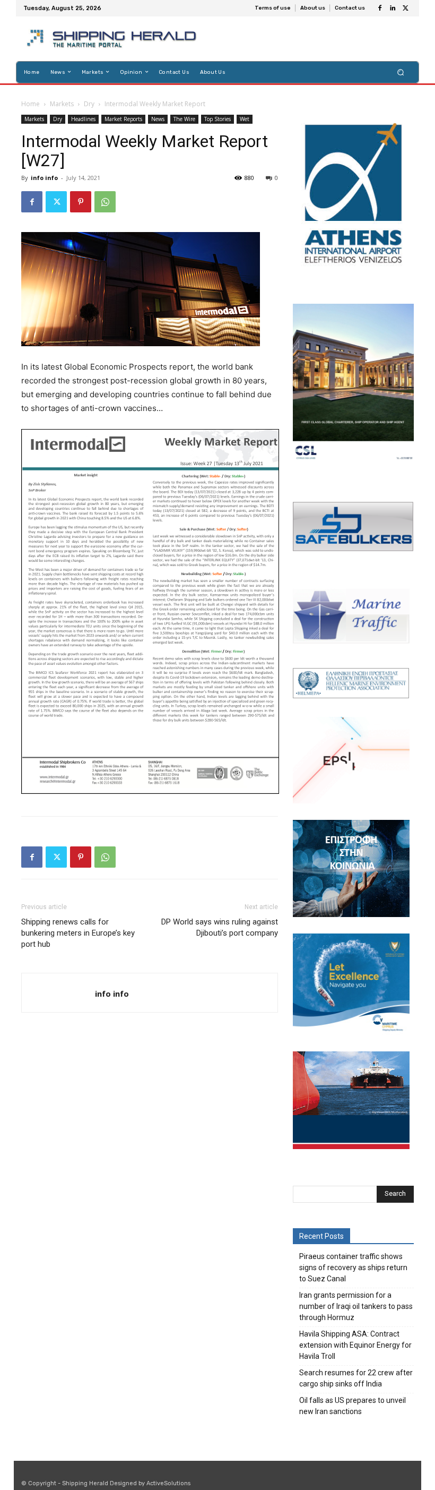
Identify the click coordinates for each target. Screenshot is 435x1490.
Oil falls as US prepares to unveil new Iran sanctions (352, 1406)
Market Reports (123, 119)
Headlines (83, 119)
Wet (244, 119)
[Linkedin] (392, 8)
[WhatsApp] (105, 201)
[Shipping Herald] (113, 39)
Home (30, 103)
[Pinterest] (80, 201)
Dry (89, 103)
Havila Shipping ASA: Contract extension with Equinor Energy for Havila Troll (355, 1345)
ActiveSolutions (168, 1483)
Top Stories (217, 119)
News (157, 119)
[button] (400, 72)
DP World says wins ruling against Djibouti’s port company (219, 927)
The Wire (184, 119)
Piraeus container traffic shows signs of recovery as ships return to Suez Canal (353, 1267)
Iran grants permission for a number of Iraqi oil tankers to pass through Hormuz (356, 1306)
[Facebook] (379, 8)
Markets (62, 103)
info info (44, 178)
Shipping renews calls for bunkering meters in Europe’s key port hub (78, 933)
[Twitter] (405, 8)
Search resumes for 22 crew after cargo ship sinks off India (356, 1378)
